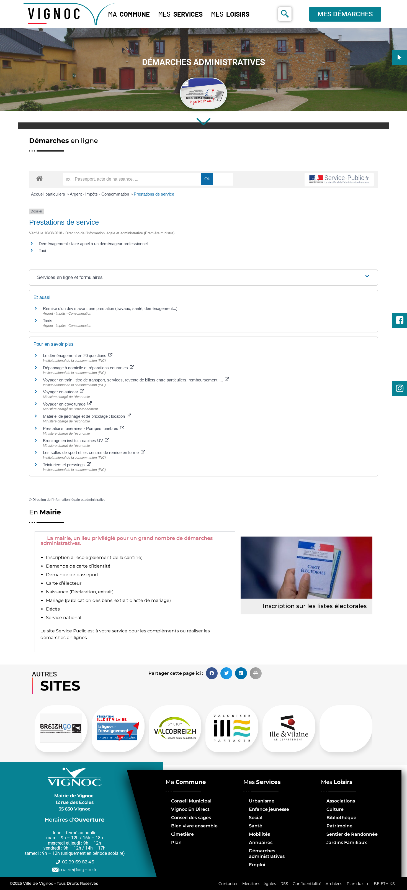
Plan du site (358, 883)
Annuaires (260, 842)
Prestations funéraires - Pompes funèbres (81, 428)
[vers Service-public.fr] (339, 179)
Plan (176, 842)
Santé (255, 826)
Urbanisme (261, 801)
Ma (129, 14)
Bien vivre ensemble (194, 826)
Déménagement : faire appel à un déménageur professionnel (93, 243)
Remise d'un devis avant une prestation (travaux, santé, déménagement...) (110, 308)
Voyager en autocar (61, 391)
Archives (334, 883)
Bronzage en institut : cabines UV (73, 440)
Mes (180, 14)
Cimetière (182, 834)
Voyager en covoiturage (65, 404)
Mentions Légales (259, 883)
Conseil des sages (191, 817)
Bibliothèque (341, 817)
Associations (340, 801)
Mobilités (259, 834)
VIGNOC (55, 13)
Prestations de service (154, 194)
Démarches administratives (267, 853)
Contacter (228, 883)
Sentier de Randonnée (352, 834)
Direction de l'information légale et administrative (68, 500)
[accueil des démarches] (39, 178)
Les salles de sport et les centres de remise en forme (91, 452)
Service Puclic (71, 630)
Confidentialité (307, 883)
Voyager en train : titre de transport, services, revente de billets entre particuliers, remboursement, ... (133, 380)
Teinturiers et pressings (64, 464)
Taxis (47, 320)
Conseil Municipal (191, 801)
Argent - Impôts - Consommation (100, 194)
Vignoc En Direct (190, 809)
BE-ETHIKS (384, 883)
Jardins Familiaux (346, 842)
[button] (135, 541)
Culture (335, 809)
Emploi (257, 864)
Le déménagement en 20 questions (75, 355)
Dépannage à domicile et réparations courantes (86, 367)
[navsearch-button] (285, 14)
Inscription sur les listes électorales (315, 605)
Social (255, 817)
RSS (284, 883)
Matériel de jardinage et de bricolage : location (84, 416)
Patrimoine (339, 826)
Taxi (42, 250)
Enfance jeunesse (269, 809)
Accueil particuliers (48, 194)
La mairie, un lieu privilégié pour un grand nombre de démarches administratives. (126, 540)
